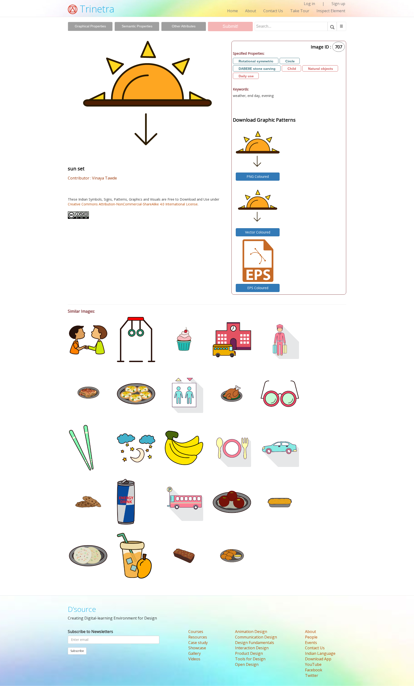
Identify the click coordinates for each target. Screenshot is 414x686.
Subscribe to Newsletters (90, 631)
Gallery (194, 653)
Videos (194, 659)
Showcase (197, 647)
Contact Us (273, 10)
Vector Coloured (257, 232)
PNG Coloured (258, 176)
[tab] (90, 26)
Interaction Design (252, 647)
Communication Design (256, 637)
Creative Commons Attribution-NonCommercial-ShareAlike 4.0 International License (133, 204)
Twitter (311, 675)
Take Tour (299, 10)
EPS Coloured (257, 288)
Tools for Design (250, 659)
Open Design (247, 664)
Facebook (313, 670)
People (311, 637)
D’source (82, 609)
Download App (318, 659)
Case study (198, 642)
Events (311, 642)
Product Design (249, 653)
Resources (197, 637)
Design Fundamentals (254, 642)
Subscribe (77, 651)
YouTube (313, 664)
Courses (195, 631)
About (250, 10)
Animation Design (251, 631)
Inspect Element (330, 10)
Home (232, 10)
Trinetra (95, 8)
